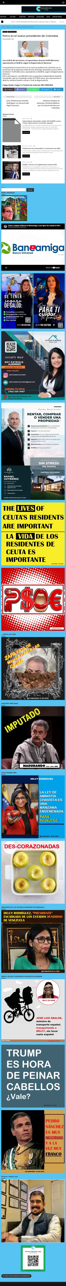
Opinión (17, 162)
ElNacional (40, 17)
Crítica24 (31, 17)
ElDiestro (22, 17)
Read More (26, 132)
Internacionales (12, 31)
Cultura (12, 17)
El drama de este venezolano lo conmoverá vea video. (41, 148)
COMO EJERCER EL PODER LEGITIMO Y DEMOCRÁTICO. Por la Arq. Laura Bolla (35, 22)
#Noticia (5, 31)
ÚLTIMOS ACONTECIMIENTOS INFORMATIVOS (16, 1276)
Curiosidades (10, 146)
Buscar (3, 187)
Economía (16, 146)
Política (5, 164)
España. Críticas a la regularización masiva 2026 (39, 164)
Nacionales (14, 148)
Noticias (3, 17)
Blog (48, 17)
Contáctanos (57, 17)
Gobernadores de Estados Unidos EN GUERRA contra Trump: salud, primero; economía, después (41, 122)
